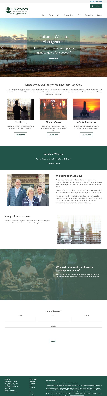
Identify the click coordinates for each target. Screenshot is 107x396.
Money (31, 392)
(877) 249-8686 (14, 383)
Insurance (32, 387)
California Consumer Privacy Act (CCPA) (88, 393)
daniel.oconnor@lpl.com (11, 392)
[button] (43, 15)
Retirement (32, 381)
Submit (53, 341)
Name (20, 315)
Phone (87, 315)
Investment (32, 383)
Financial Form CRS (52, 380)
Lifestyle (32, 394)
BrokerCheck (75, 383)
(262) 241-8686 (12, 381)
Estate (31, 385)
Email (53, 315)
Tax (30, 390)
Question (53, 326)
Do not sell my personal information (77, 395)
